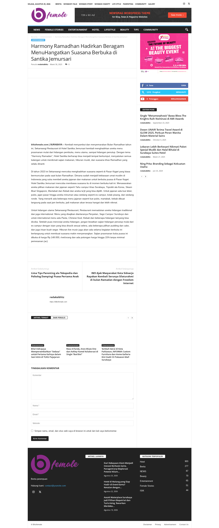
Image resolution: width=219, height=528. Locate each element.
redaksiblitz (43, 64)
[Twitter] (189, 4)
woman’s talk (70, 4)
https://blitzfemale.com (58, 302)
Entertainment (77, 29)
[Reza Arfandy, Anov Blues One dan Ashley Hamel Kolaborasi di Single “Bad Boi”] (82, 334)
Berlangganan (178, 99)
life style (116, 4)
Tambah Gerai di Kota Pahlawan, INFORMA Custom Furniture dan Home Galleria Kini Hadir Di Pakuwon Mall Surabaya (116, 354)
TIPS (136, 29)
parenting (128, 4)
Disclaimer (147, 524)
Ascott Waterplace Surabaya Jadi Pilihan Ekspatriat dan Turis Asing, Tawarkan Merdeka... (118, 501)
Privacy (158, 524)
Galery (151, 4)
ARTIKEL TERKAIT (41, 317)
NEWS (37, 29)
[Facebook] (34, 73)
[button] (186, 29)
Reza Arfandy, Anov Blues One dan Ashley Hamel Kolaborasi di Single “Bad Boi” (82, 351)
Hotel (95, 29)
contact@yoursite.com (55, 485)
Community (150, 29)
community (140, 4)
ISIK (142, 490)
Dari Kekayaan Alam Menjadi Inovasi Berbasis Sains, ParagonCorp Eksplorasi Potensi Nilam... (118, 467)
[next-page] (132, 317)
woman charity (102, 4)
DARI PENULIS (59, 317)
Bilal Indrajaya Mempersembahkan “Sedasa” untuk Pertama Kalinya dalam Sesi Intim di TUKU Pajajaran (46, 352)
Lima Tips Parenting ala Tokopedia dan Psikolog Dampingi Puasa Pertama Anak (55, 274)
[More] (64, 73)
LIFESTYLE (109, 29)
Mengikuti (181, 92)
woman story (86, 4)
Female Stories (54, 29)
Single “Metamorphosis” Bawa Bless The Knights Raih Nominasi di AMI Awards (163, 117)
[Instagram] (184, 4)
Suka (183, 85)
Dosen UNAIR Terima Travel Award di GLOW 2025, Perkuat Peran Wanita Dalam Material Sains (161, 132)
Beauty (124, 29)
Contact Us (183, 524)
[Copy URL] (56, 73)
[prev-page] (128, 317)
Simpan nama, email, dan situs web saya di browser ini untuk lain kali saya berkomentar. (75, 431)
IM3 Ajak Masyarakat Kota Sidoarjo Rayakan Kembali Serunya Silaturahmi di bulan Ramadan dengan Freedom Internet (110, 278)
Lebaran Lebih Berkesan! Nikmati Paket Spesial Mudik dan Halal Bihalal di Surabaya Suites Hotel (163, 149)
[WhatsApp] (49, 73)
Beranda (34, 37)
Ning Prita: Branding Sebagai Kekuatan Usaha (162, 165)
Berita (58, 4)
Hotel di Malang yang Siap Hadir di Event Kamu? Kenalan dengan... (117, 484)
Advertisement (170, 524)
